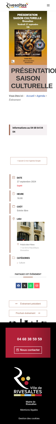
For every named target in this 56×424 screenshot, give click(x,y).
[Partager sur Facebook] (18, 285)
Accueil (30, 95)
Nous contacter (30, 350)
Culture (22, 263)
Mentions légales (29, 409)
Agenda (41, 95)
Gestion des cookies (29, 418)
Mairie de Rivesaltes (31, 402)
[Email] (37, 285)
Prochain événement (25, 313)
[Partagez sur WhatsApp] (30, 285)
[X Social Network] (24, 285)
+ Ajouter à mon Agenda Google (29, 161)
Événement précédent (30, 303)
